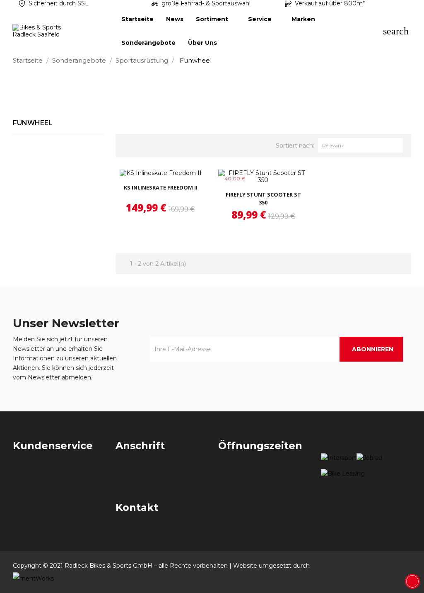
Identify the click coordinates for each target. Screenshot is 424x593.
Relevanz (362, 145)
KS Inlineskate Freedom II (161, 187)
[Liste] (143, 144)
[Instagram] (404, 566)
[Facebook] (388, 566)
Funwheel (33, 123)
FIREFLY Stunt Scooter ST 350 (263, 199)
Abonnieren (372, 349)
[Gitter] (130, 144)
